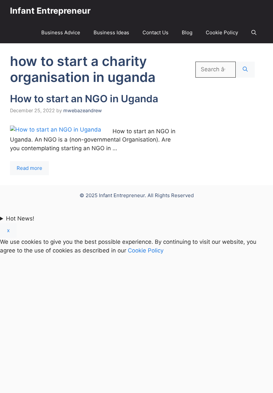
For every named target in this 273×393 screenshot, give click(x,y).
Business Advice (60, 32)
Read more (29, 168)
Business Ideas (111, 32)
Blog (187, 32)
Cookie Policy (222, 32)
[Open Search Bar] (254, 32)
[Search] (245, 70)
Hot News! (20, 218)
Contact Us (155, 32)
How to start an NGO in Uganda (84, 99)
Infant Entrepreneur (50, 11)
